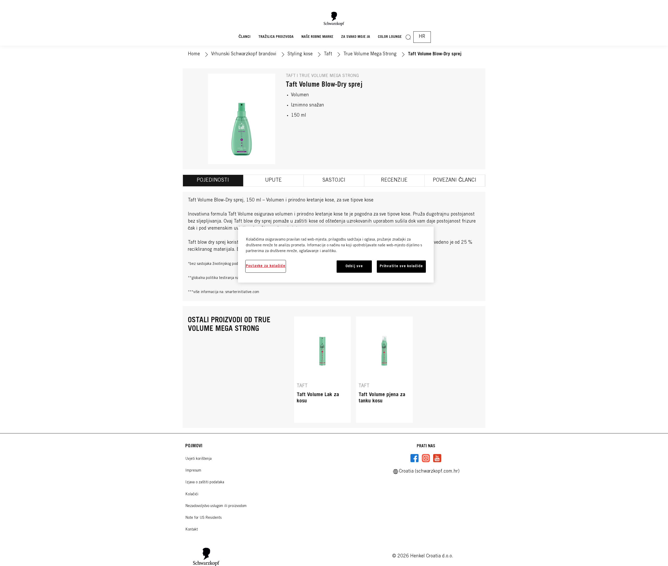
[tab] (213, 180)
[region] (336, 255)
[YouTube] (437, 458)
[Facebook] (414, 458)
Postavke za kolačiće (265, 266)
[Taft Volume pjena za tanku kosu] (384, 370)
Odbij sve (354, 266)
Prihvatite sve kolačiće (401, 266)
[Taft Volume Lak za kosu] (322, 370)
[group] (384, 370)
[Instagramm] (425, 458)
